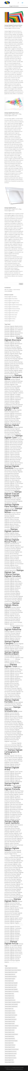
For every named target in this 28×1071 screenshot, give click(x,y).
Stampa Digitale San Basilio (12, 812)
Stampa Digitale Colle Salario (13, 583)
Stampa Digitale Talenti (11, 675)
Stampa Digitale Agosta (13, 623)
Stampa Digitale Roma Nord (11, 112)
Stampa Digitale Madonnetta (13, 326)
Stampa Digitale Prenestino (13, 413)
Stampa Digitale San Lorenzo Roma (13, 552)
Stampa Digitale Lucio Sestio (12, 621)
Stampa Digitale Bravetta (12, 334)
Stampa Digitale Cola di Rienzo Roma (13, 800)
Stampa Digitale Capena (11, 367)
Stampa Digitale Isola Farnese (13, 328)
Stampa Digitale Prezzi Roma (10, 298)
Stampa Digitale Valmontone (13, 778)
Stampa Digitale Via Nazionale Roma (13, 405)
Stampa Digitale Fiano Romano (11, 505)
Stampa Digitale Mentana (11, 426)
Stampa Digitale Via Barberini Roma (13, 382)
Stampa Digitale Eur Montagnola (12, 479)
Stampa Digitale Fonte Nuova (13, 510)
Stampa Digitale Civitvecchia (12, 457)
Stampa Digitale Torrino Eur (13, 650)
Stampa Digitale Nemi (12, 900)
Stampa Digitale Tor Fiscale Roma (12, 422)
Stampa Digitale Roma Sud (10, 316)
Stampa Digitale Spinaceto (11, 802)
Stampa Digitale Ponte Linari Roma (12, 697)
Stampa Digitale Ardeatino (12, 935)
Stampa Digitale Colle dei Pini (12, 357)
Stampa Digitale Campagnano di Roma (13, 752)
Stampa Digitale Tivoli (10, 665)
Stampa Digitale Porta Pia (13, 448)
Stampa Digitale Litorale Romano (11, 310)
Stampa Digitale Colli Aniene (12, 447)
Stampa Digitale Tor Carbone (13, 329)
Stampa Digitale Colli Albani (12, 450)
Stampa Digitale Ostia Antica (13, 952)
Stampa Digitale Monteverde (11, 912)
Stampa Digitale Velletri (11, 849)
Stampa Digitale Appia (15, 370)
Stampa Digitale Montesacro (13, 343)
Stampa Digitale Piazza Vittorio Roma (13, 760)
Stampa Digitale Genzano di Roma (13, 377)
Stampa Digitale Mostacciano (12, 715)
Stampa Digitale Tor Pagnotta (12, 733)
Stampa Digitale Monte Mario (13, 463)
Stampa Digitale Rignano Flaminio (13, 637)
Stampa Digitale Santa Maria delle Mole (13, 748)
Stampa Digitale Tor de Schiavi (13, 564)
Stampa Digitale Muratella (12, 773)
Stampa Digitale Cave (13, 436)
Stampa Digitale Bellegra (12, 933)
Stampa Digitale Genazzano (12, 904)
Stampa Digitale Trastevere (12, 928)
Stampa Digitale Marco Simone (12, 523)
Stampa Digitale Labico (12, 842)
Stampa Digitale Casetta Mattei (12, 660)
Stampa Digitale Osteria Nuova (13, 871)
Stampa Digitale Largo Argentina (12, 634)
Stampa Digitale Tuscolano (12, 807)
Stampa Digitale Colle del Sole (12, 803)
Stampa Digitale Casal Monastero (11, 687)
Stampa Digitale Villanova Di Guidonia (12, 380)
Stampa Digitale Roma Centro (11, 312)
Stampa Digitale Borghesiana (13, 676)
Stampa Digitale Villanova (13, 810)
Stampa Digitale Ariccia (11, 942)
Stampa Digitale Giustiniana (12, 635)
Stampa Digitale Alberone (12, 695)
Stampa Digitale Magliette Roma (11, 302)
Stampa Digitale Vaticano (12, 931)
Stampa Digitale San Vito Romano (13, 840)
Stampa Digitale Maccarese (13, 805)
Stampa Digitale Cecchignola (12, 813)
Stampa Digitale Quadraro (12, 588)
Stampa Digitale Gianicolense (13, 440)
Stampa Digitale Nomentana (13, 443)
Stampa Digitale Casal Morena (13, 658)
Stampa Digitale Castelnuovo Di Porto (12, 403)
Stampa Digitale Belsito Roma (12, 595)
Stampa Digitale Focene (13, 712)
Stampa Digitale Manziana (13, 458)
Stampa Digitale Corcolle (12, 342)
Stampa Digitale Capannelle (13, 585)
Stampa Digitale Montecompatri (11, 653)
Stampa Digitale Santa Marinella (13, 644)
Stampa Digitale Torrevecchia (12, 611)
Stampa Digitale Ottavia (11, 936)
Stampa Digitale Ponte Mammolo (12, 460)
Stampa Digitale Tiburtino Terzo (12, 817)
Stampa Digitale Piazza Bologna (13, 364)
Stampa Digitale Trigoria (12, 453)
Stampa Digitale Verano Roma (12, 886)
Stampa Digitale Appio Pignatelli (11, 684)
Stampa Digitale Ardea (11, 768)
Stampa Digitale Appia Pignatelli (11, 983)
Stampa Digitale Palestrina (12, 628)
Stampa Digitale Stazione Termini (13, 914)
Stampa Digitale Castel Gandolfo (11, 822)
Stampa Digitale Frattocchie (13, 949)
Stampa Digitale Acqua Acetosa (11, 968)
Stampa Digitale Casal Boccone (12, 905)
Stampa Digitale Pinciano (12, 926)
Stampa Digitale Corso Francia (13, 537)
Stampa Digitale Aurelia (11, 580)
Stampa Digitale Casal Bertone (13, 438)
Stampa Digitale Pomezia (12, 788)
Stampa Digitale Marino (11, 496)
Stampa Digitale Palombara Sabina (12, 829)
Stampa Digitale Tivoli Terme (13, 771)
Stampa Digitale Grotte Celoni (12, 895)
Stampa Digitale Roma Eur (12, 955)
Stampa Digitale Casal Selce (11, 740)
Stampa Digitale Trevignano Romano (13, 502)
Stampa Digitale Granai (11, 938)
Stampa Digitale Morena (11, 714)
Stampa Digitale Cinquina (12, 586)
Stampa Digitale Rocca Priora (11, 540)
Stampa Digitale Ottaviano (12, 477)
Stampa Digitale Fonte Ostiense (12, 419)
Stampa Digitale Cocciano (11, 520)
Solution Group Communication (14, 1069)
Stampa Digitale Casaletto (13, 815)
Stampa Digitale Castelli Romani (11, 306)
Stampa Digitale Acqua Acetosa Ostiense (11, 534)
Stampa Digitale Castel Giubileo (13, 761)
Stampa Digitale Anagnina (12, 921)
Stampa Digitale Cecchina (12, 819)
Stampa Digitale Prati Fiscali (12, 535)
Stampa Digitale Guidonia (12, 764)
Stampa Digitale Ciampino (11, 642)
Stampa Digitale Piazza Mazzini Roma (13, 717)
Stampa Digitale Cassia (11, 474)
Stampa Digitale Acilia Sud (12, 560)
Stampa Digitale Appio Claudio (13, 648)
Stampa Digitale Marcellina (12, 581)
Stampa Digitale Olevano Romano (13, 667)
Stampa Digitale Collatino (15, 393)
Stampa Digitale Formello (11, 701)
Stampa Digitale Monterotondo (12, 915)
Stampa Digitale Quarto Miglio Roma (12, 853)
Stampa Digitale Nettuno (12, 930)
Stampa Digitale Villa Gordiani (13, 442)
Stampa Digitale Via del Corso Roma (13, 946)
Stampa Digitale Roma (10, 207)
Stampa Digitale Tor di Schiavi (13, 483)
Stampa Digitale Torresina (13, 445)
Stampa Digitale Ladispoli (12, 396)
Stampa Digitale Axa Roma (12, 671)
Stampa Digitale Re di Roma (13, 776)
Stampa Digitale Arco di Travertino (11, 991)
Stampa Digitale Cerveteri (12, 575)
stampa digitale (12, 659)
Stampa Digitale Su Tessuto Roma (12, 300)
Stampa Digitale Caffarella (11, 421)
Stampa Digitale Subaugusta (13, 781)
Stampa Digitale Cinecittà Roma (12, 543)
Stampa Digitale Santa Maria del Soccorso (12, 513)
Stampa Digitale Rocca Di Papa (13, 791)
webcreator (8, 26)
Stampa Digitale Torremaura (11, 554)
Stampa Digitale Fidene (11, 518)
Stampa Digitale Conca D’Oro (13, 954)
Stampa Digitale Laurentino (13, 562)
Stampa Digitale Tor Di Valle (13, 944)
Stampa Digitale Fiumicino (11, 467)
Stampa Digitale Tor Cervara (13, 845)
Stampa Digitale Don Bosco (12, 950)
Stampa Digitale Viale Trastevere (12, 694)
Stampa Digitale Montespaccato (9, 516)
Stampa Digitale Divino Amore (11, 844)
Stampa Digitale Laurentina (12, 415)
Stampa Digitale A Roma (9, 318)
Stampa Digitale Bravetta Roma (12, 738)
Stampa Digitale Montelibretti (12, 808)
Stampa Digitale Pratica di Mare (11, 558)
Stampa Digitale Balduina (12, 678)
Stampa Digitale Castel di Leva (13, 363)
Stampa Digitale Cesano (15, 794)
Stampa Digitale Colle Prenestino (12, 608)
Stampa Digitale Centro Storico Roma (11, 361)
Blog (20, 26)
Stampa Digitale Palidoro (12, 640)
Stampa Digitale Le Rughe (12, 394)
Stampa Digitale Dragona (12, 796)
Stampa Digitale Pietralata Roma (11, 827)
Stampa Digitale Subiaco (13, 452)
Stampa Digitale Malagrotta (13, 680)
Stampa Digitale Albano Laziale (11, 605)
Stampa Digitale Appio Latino (13, 918)
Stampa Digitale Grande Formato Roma (13, 304)
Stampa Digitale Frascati (12, 492)
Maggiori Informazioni (14, 6)
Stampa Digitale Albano (13, 556)
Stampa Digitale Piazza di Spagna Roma (13, 411)
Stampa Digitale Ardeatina (12, 957)
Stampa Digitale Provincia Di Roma (13, 25)
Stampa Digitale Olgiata (11, 923)
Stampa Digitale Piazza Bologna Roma (11, 682)
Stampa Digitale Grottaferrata (10, 1027)
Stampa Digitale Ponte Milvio (13, 670)
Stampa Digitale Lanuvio (11, 530)
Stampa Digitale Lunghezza (12, 482)
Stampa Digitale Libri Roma (10, 296)
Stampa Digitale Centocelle (12, 578)
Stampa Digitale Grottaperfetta (13, 472)
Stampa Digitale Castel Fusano (13, 398)
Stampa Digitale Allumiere (12, 464)
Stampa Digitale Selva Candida (12, 856)
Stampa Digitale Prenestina (12, 609)
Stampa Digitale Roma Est (12, 331)
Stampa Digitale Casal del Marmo (12, 619)
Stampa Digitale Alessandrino (13, 333)
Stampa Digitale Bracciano (13, 339)
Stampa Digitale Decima (11, 766)
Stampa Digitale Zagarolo (12, 780)
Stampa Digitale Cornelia (11, 476)
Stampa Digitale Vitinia (11, 775)
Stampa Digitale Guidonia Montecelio (12, 745)
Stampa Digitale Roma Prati (13, 920)
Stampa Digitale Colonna (12, 455)
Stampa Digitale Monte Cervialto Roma (13, 646)
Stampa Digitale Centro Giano (13, 673)
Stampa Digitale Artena (11, 784)
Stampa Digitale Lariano (11, 408)
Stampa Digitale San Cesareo (14, 572)
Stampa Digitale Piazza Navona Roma (13, 349)
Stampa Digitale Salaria (12, 961)
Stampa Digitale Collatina (12, 526)
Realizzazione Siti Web (18, 1067)
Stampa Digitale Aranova (13, 902)
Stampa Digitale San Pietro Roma (13, 351)
